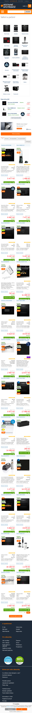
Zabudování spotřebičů (8, 683)
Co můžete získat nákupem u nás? (11, 673)
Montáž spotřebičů (7, 690)
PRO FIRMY (20, 1)
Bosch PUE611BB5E (12, 113)
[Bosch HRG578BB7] (23, 393)
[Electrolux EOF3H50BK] (4, 104)
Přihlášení (7, 1)
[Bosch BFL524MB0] (23, 195)
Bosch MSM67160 (20, 533)
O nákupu (27, 1)
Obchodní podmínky (7, 650)
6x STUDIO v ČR (13, 1)
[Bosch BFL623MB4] (23, 234)
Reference (5, 677)
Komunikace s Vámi (7, 696)
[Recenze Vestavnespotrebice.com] (8, 664)
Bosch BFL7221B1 (21, 572)
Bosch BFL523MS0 (5, 378)
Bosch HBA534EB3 (21, 494)
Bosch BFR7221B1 (5, 533)
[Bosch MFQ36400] (8, 278)
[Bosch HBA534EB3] (23, 510)
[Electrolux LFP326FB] (8, 352)
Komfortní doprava (7, 675)
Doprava (18, 640)
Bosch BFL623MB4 (21, 223)
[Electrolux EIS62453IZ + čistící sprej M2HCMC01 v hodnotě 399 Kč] (23, 355)
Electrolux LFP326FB (5, 339)
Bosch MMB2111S (12, 108)
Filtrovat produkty (16, 133)
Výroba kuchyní (6, 688)
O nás (3, 627)
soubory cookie (10, 706)
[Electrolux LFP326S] (8, 584)
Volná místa (19, 627)
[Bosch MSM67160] (23, 549)
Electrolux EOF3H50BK (13, 102)
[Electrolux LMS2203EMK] (8, 316)
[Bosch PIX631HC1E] (23, 470)
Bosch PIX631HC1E (21, 456)
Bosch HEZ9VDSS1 (21, 417)
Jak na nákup (5, 640)
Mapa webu (19, 631)
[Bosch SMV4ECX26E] (8, 434)
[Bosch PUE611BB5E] (4, 115)
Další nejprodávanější (16, 117)
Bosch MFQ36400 (5, 261)
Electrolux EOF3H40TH (6, 494)
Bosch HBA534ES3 (5, 223)
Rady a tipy (5, 685)
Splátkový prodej (6, 648)
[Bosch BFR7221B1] (8, 544)
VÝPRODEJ (28, 141)
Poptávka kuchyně (7, 698)
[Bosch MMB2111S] (4, 110)
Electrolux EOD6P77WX (22, 261)
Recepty (4, 700)
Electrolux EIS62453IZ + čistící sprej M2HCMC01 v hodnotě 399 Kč (23, 340)
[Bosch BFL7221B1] (23, 583)
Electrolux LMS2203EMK (6, 300)
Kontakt (18, 629)
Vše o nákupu (5, 642)
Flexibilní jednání (6, 680)
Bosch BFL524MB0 (21, 184)
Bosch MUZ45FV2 (5, 456)
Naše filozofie (5, 631)
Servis (17, 642)
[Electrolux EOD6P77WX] (23, 277)
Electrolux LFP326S (5, 572)
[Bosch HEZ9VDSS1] (23, 426)
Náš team (4, 629)
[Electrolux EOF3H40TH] (8, 510)
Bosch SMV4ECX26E (5, 417)
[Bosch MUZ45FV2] (8, 474)
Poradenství (19, 647)
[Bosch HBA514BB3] (23, 316)
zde (21, 711)
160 (25, 612)
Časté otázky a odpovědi (6, 645)
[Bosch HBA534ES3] (8, 238)
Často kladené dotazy (7, 693)
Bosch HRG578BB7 (21, 378)
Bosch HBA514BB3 (21, 300)
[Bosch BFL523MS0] (8, 389)
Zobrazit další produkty (15, 616)
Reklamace (19, 644)
